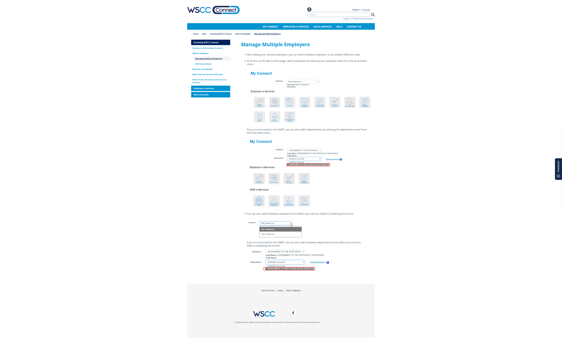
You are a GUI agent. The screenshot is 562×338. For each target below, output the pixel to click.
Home (195, 33)
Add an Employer (243, 33)
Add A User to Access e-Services (207, 74)
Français (366, 9)
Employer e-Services (296, 26)
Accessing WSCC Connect (221, 33)
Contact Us (354, 26)
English (355, 9)
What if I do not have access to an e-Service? (209, 81)
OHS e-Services (322, 26)
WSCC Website (293, 290)
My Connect (270, 26)
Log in (346, 18)
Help (339, 26)
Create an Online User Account (207, 48)
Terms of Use (268, 290)
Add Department (203, 64)
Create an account (362, 18)
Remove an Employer (202, 69)
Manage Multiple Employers (208, 58)
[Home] (213, 10)
